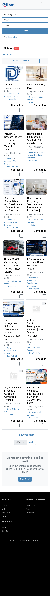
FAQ (3, 509)
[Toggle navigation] (44, 4)
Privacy (4, 516)
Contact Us (30, 505)
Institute (8, 84)
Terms (4, 505)
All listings (11, 48)
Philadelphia (11, 286)
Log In (4, 527)
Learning (10, 94)
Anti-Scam (6, 513)
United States (11, 37)
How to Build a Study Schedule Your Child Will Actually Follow (35, 138)
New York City (12, 167)
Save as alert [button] (26, 434)
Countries (30, 513)
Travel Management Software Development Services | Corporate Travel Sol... (12, 329)
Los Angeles (34, 289)
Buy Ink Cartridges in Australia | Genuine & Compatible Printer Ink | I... (13, 393)
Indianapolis (11, 99)
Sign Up (5, 531)
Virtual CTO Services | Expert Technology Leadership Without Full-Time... (13, 141)
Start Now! (25, 479)
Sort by (27, 61)
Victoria (10, 415)
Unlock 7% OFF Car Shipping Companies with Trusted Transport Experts (13, 265)
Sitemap (29, 509)
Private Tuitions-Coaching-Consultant (36, 155)
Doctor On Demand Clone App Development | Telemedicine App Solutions (13, 204)
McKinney (33, 160)
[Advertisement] (25, 570)
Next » (31, 442)
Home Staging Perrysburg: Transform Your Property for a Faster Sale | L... (35, 204)
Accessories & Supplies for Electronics (33, 283)
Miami (31, 102)
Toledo (32, 225)
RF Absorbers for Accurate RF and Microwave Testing (35, 264)
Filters (16, 61)
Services (33, 97)
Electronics (34, 278)
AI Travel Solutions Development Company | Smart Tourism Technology (35, 328)
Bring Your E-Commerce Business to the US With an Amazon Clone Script (35, 395)
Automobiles (12, 281)
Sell (8, 409)
